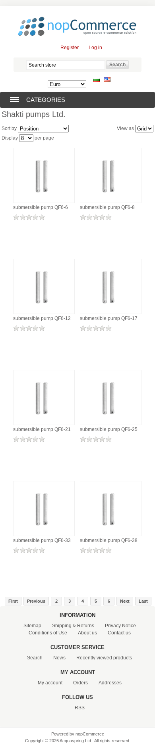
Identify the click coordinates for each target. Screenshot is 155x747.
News (59, 658)
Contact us (119, 633)
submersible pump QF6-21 (42, 429)
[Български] (96, 80)
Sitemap (32, 625)
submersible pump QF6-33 (42, 540)
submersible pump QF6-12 (42, 318)
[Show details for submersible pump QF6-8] (111, 200)
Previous (36, 601)
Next (125, 601)
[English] (107, 80)
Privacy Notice (120, 625)
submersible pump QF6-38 (109, 540)
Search (35, 658)
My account (50, 683)
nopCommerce (90, 734)
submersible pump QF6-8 (107, 207)
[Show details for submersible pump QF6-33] (44, 533)
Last (143, 601)
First (13, 601)
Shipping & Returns (73, 625)
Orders (80, 683)
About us (87, 633)
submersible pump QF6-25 (109, 429)
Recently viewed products (104, 658)
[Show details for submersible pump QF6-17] (111, 311)
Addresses (110, 683)
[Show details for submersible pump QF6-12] (44, 311)
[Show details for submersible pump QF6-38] (111, 533)
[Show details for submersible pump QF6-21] (44, 422)
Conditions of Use (48, 633)
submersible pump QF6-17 (109, 318)
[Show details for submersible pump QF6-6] (44, 200)
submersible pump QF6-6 (40, 207)
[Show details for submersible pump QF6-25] (111, 422)
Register (69, 47)
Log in (95, 47)
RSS (80, 708)
